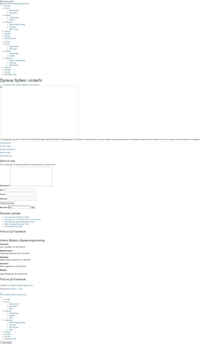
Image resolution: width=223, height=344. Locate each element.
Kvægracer (9, 22)
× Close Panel (6, 342)
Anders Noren (12, 289)
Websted (3, 199)
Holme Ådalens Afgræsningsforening (19, 285)
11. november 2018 (7, 85)
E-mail (3, 194)
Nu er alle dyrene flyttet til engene (17, 217)
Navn (2, 190)
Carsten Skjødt (21, 85)
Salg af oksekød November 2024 (17, 224)
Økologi (7, 31)
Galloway (12, 27)
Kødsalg (8, 15)
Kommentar (5, 185)
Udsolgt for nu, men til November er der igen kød (23, 219)
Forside (7, 6)
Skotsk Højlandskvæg (17, 24)
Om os (7, 8)
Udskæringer (14, 17)
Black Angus (13, 29)
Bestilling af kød (10, 38)
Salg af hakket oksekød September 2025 (19, 222)
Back (11, 308)
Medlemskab (14, 10)
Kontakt (7, 36)
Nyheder (8, 33)
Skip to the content (7, 1)
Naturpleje (13, 13)
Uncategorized (5, 143)
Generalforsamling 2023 (13, 226)
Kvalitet (12, 20)
